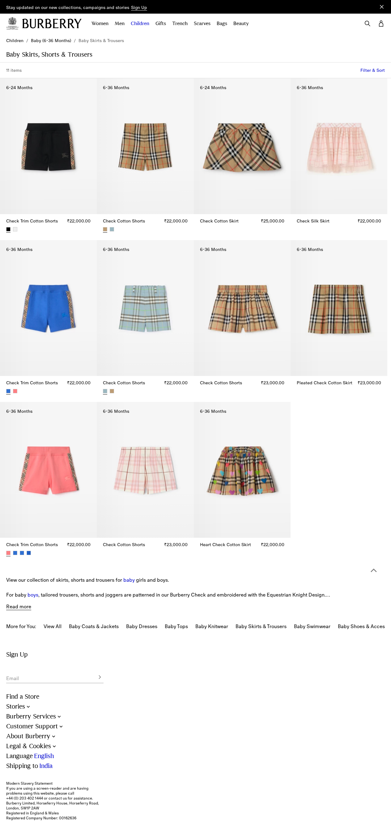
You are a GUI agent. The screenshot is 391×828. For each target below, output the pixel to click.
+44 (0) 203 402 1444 (24, 798)
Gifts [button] (160, 23)
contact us (58, 798)
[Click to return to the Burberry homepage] (52, 23)
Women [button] (99, 23)
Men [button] (120, 23)
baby (129, 580)
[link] (14, 40)
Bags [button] (222, 23)
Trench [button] (180, 23)
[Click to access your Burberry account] (381, 23)
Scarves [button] (202, 23)
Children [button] (140, 23)
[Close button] (382, 7)
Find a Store (22, 696)
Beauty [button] (241, 23)
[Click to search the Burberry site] (367, 23)
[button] (139, 8)
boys (33, 594)
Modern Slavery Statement (29, 783)
